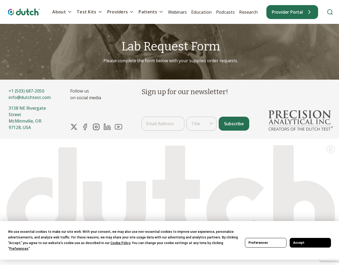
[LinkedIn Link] (107, 127)
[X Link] (74, 127)
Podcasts (225, 12)
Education (201, 12)
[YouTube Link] (118, 127)
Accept (298, 243)
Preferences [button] (18, 249)
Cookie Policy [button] (120, 243)
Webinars (177, 12)
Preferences (258, 243)
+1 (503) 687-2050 (26, 91)
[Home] (24, 12)
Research (248, 12)
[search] (330, 12)
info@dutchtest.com (30, 97)
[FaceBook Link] (85, 127)
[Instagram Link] (96, 127)
